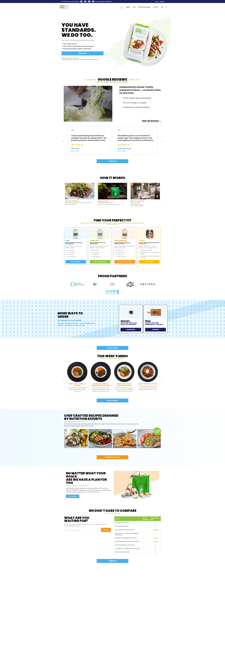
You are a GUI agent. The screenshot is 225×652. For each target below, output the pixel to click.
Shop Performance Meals (124, 261)
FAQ (162, 7)
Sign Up (162, 1)
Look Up (105, 530)
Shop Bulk (155, 329)
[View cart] (166, 7)
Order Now (83, 53)
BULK (134, 7)
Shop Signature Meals (100, 261)
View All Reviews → (151, 121)
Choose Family (149, 261)
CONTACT (155, 7)
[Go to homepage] (64, 7)
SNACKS (128, 7)
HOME (121, 7)
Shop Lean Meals (76, 261)
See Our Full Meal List (112, 457)
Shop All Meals (112, 348)
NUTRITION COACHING (144, 7)
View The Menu (72, 496)
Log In (156, 1)
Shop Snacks (130, 329)
